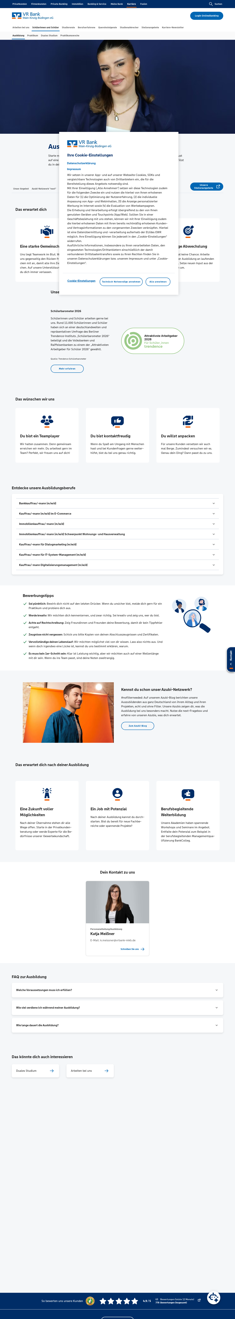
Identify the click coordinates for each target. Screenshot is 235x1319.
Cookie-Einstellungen (81, 281)
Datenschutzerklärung (81, 163)
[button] (117, 503)
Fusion (143, 4)
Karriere (131, 4)
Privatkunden (19, 4)
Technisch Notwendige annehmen (121, 281)
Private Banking (59, 4)
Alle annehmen (158, 281)
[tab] (21, 27)
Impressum (74, 169)
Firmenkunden (38, 4)
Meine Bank (117, 4)
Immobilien (77, 4)
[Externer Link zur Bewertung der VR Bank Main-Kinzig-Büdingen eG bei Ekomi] (199, 1301)
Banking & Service (97, 4)
